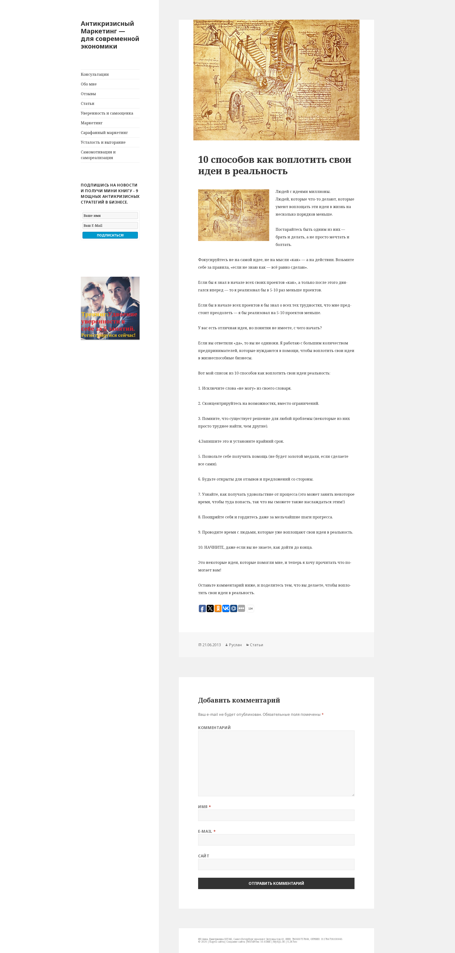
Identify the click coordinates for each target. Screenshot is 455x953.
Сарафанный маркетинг (104, 132)
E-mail (207, 831)
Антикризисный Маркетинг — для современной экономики (110, 34)
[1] (84, 336)
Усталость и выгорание (103, 142)
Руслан (235, 644)
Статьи (87, 103)
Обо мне (89, 84)
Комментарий (214, 727)
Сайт (203, 856)
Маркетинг (92, 122)
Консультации (95, 74)
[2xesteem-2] (110, 308)
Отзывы (88, 93)
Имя (204, 806)
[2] (89, 336)
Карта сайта (216, 941)
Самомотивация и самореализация (98, 154)
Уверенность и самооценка (107, 113)
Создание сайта (235, 941)
